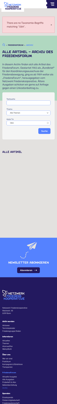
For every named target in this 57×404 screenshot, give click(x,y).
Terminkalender (8, 328)
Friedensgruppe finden (11, 331)
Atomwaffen (7, 346)
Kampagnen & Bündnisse (12, 364)
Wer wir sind (7, 358)
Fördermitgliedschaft (11, 400)
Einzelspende (7, 397)
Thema (9, 109)
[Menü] (52, 4)
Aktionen (6, 325)
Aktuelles (6, 340)
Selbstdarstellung (9, 385)
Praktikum (6, 361)
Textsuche (11, 99)
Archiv (4, 388)
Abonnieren (26, 270)
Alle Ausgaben (8, 379)
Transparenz (7, 367)
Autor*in (10, 119)
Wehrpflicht (7, 349)
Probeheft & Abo (9, 382)
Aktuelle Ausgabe (9, 377)
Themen (5, 343)
